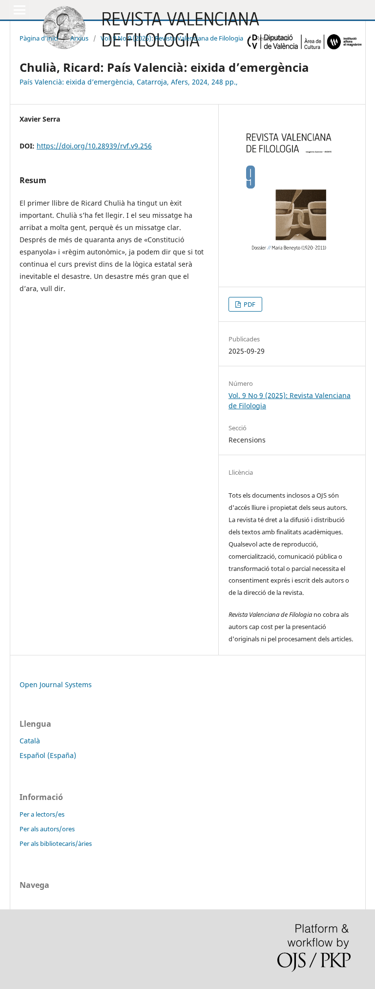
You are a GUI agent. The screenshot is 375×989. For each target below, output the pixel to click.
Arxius (79, 38)
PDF (248, 304)
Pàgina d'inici (39, 38)
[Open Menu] (19, 10)
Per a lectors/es (42, 814)
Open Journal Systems (56, 684)
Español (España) (48, 755)
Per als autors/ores (47, 828)
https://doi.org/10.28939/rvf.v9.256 (94, 145)
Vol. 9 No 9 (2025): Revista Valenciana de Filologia (172, 38)
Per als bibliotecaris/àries (56, 843)
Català (30, 740)
